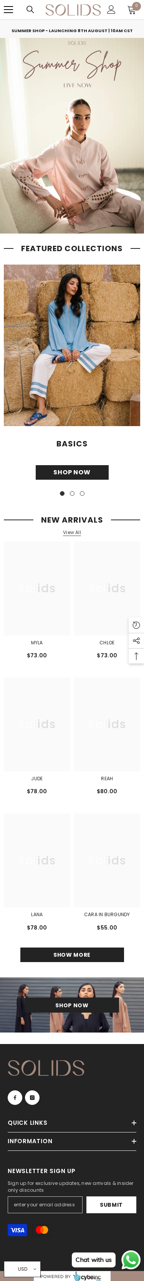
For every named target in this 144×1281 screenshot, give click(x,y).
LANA (37, 914)
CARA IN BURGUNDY (107, 914)
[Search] (30, 9)
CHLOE (106, 642)
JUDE (37, 778)
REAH (107, 778)
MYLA (37, 642)
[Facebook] (15, 1097)
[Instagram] (32, 1097)
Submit (111, 1205)
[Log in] (111, 9)
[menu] (8, 9)
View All (72, 532)
